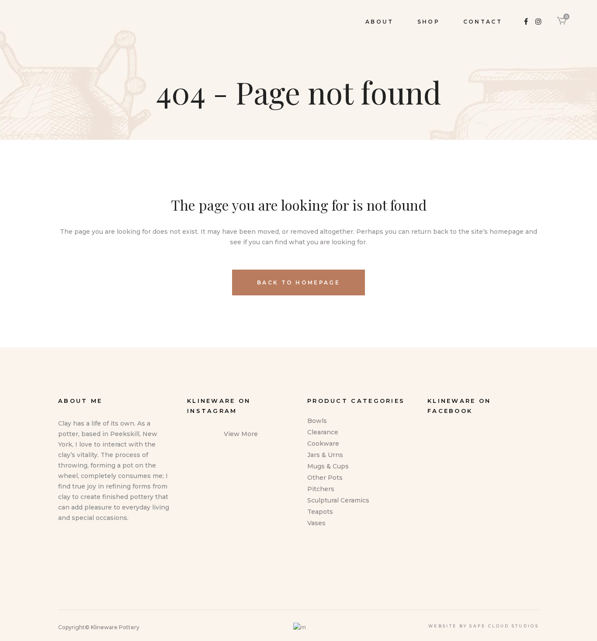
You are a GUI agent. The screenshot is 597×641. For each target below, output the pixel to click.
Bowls (317, 421)
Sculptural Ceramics (338, 500)
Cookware (323, 443)
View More (241, 434)
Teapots (320, 512)
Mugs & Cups (328, 466)
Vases (316, 523)
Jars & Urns (325, 455)
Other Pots (325, 478)
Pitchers (320, 489)
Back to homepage (298, 282)
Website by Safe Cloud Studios (483, 626)
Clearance (322, 432)
